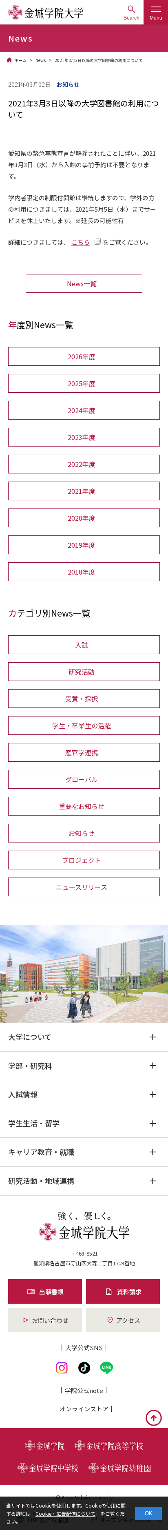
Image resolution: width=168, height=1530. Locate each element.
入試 (81, 645)
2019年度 (81, 545)
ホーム (20, 60)
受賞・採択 (81, 698)
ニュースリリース (81, 887)
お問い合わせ (50, 1320)
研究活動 (82, 672)
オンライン (84, 1409)
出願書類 (51, 1291)
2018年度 (81, 572)
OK (149, 1513)
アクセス (128, 1320)
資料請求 (129, 1291)
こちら (80, 242)
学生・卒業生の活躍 (81, 725)
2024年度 (81, 410)
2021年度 (81, 491)
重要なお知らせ (81, 806)
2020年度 (81, 518)
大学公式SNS (84, 1347)
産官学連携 (81, 752)
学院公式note (84, 1390)
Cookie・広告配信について (65, 1513)
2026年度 (81, 356)
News (40, 60)
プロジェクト (81, 860)
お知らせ (82, 833)
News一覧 (82, 283)
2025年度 (81, 383)
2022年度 (81, 464)
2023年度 (81, 437)
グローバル (81, 779)
